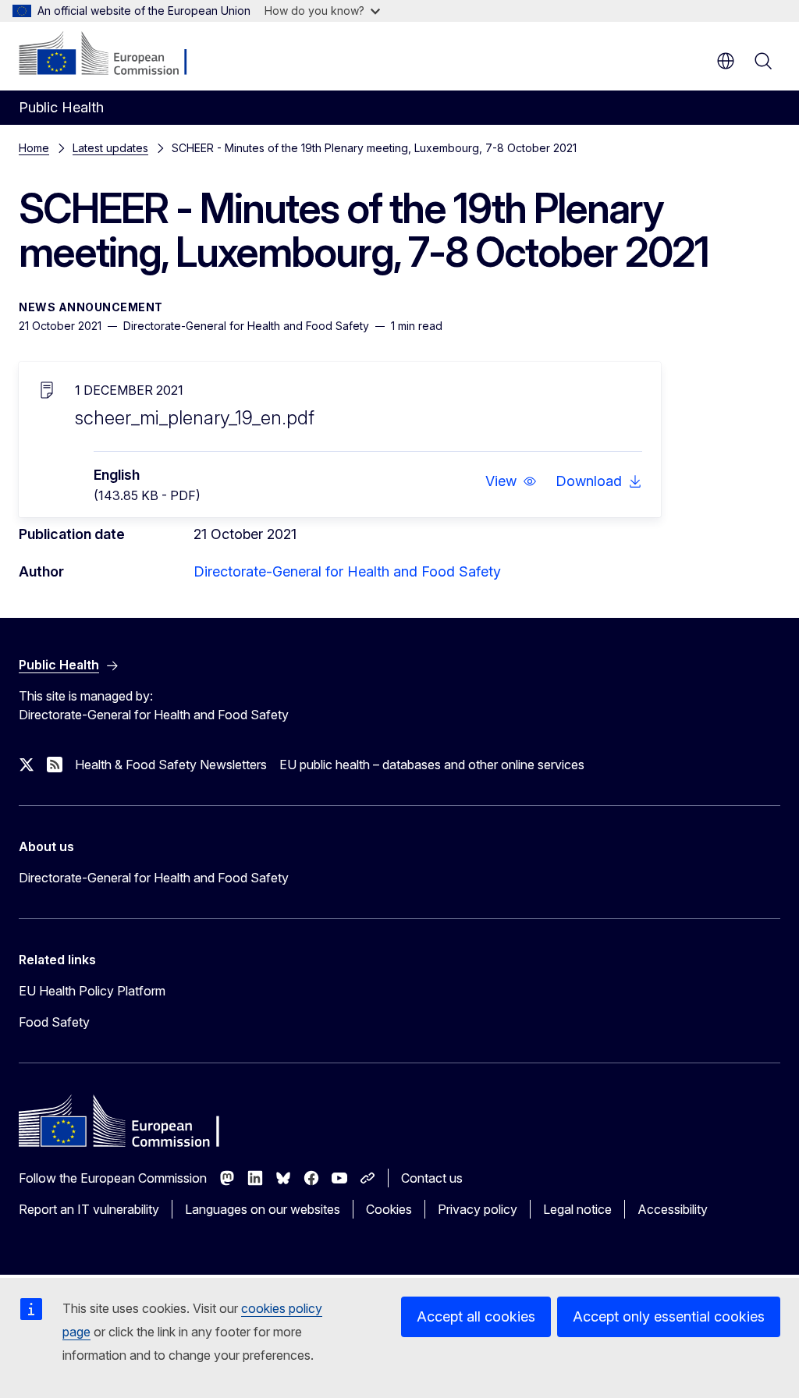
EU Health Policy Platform (92, 991)
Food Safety (54, 1022)
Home (34, 147)
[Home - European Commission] (113, 54)
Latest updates (110, 147)
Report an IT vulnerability (89, 1209)
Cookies (389, 1209)
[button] (511, 481)
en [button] (725, 61)
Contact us (432, 1178)
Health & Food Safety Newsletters (171, 764)
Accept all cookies (476, 1316)
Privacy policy (477, 1209)
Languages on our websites (262, 1209)
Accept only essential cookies (669, 1316)
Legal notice (577, 1209)
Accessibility (672, 1209)
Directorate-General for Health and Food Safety (347, 571)
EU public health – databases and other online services (431, 764)
